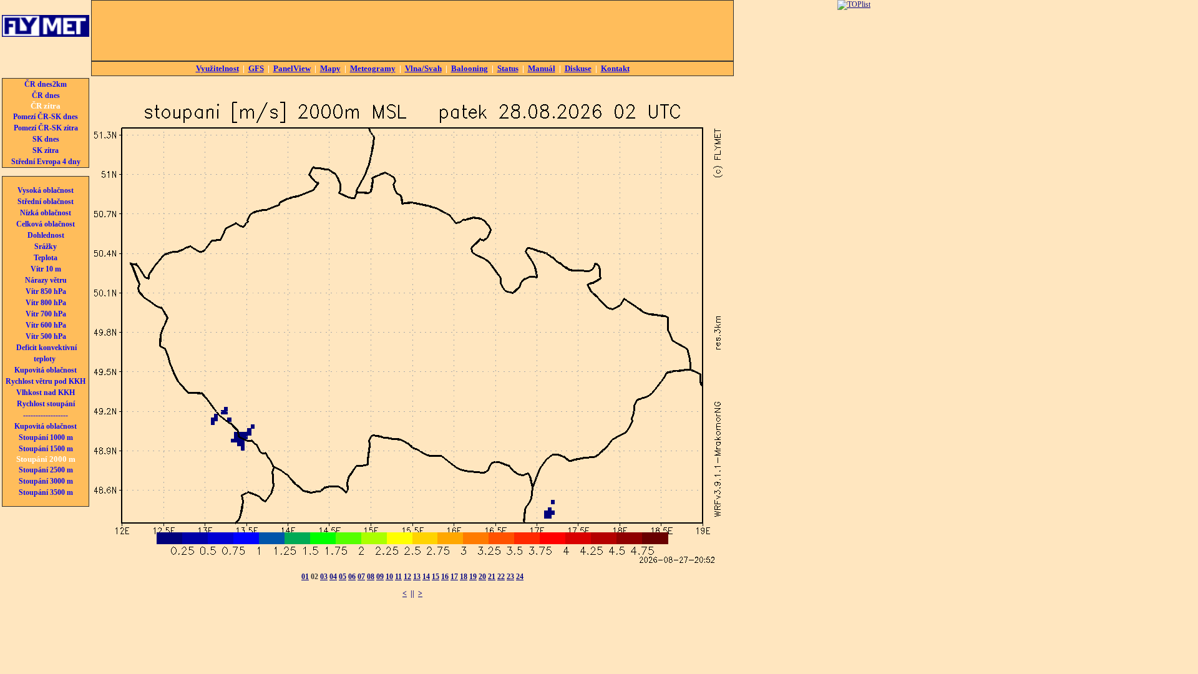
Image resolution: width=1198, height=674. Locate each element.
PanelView (292, 68)
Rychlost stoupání (46, 403)
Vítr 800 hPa (46, 302)
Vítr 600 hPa (46, 325)
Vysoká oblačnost (45, 190)
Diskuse (578, 68)
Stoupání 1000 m (46, 437)
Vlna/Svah (423, 68)
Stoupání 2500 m (46, 470)
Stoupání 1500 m (46, 448)
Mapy (330, 68)
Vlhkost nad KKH (45, 392)
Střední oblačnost (45, 201)
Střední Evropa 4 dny (45, 161)
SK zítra (45, 150)
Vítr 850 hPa (46, 291)
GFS (256, 68)
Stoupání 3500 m (46, 492)
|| (412, 593)
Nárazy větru (46, 280)
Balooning (469, 68)
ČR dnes (46, 95)
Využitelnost (217, 68)
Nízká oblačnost (45, 212)
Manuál (541, 68)
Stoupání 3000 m (46, 481)
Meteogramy (373, 68)
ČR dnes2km (45, 84)
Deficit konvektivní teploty (46, 353)
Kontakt (615, 68)
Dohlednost (45, 235)
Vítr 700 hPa (46, 314)
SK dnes (45, 139)
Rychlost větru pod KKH (45, 381)
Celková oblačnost (45, 224)
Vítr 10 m (46, 269)
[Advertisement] (412, 30)
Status (508, 68)
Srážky (45, 246)
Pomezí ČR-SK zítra (46, 128)
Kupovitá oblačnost (45, 370)
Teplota (45, 257)
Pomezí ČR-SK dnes (45, 116)
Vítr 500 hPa (46, 336)
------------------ (45, 415)
